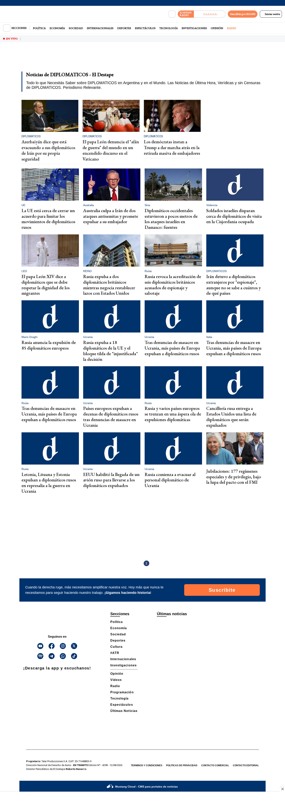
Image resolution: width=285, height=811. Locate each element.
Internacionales (100, 28)
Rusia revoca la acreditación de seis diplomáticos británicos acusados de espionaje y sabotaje (173, 284)
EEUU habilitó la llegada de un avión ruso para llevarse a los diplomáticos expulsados (111, 480)
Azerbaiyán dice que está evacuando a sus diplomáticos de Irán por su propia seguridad (48, 150)
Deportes (124, 28)
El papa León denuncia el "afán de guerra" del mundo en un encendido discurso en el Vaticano (111, 150)
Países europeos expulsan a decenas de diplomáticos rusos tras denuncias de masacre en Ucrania (110, 416)
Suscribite (222, 590)
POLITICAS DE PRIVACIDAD (181, 765)
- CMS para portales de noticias (146, 786)
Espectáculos (145, 28)
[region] (142, 59)
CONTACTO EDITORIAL (246, 765)
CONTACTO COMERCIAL (215, 765)
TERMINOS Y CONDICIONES (146, 765)
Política (39, 28)
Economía (57, 28)
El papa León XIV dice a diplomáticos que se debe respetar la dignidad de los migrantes (46, 284)
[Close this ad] (282, 789)
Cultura (116, 646)
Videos (116, 679)
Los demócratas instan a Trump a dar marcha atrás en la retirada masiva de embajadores (172, 147)
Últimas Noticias (123, 711)
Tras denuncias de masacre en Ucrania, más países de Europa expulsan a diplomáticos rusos (172, 348)
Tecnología (168, 28)
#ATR (114, 653)
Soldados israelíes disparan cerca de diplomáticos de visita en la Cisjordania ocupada (234, 216)
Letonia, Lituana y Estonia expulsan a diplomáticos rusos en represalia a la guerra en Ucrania (49, 482)
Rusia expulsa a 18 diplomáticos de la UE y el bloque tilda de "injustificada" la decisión (110, 350)
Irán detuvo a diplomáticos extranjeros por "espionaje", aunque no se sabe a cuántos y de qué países (233, 284)
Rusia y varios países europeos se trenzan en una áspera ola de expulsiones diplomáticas (173, 413)
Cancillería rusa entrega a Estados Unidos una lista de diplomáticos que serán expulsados (231, 416)
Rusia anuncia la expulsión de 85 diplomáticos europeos (49, 345)
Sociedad (76, 28)
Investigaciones (194, 28)
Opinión (217, 28)
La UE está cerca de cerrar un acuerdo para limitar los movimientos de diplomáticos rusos (48, 218)
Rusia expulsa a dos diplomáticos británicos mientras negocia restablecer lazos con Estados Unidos (109, 284)
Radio (231, 28)
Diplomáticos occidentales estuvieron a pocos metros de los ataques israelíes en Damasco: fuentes (171, 218)
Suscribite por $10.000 (242, 14)
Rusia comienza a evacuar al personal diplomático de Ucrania (170, 480)
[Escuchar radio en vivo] (209, 14)
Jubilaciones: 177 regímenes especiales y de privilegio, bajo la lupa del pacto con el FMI (233, 476)
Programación (122, 692)
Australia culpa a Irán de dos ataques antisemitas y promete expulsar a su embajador (110, 216)
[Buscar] (172, 14)
